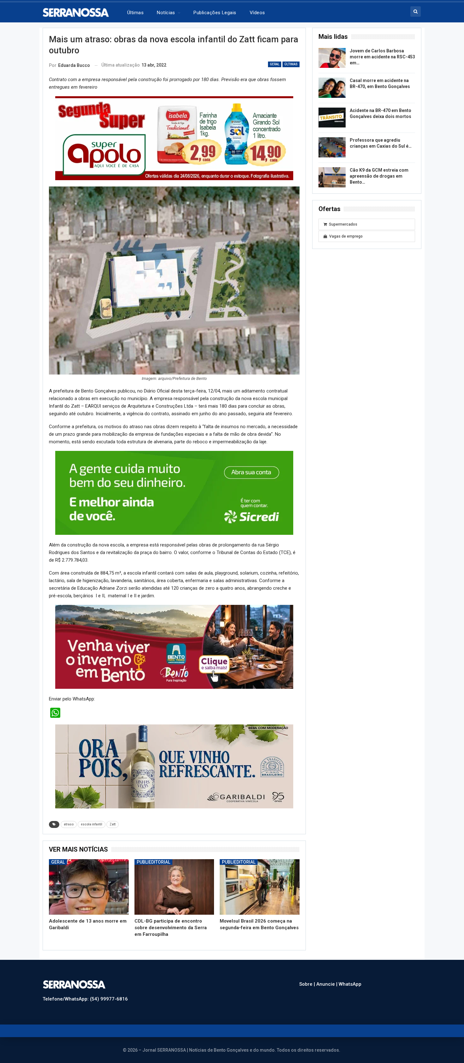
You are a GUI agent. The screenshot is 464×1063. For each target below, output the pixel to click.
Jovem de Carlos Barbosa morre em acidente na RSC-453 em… (382, 56)
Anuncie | (327, 978)
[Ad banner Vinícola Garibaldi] (174, 760)
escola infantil (91, 818)
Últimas (135, 12)
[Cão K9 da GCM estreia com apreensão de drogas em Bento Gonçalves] (332, 177)
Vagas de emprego (346, 236)
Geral (274, 64)
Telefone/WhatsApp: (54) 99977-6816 (85, 992)
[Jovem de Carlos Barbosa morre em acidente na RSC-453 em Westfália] (332, 58)
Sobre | (307, 978)
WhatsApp (350, 978)
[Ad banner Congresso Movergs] (174, 640)
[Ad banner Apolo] (174, 138)
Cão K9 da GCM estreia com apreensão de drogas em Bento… (379, 176)
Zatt (113, 818)
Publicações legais (214, 12)
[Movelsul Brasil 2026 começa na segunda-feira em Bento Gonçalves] (260, 881)
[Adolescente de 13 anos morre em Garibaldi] (89, 881)
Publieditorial (153, 855)
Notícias (166, 12)
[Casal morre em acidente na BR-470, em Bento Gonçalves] (332, 88)
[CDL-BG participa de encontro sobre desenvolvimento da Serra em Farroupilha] (174, 881)
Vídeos (257, 12)
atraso (69, 818)
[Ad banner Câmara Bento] (174, 490)
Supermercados (343, 224)
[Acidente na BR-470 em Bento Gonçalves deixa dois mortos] (332, 118)
